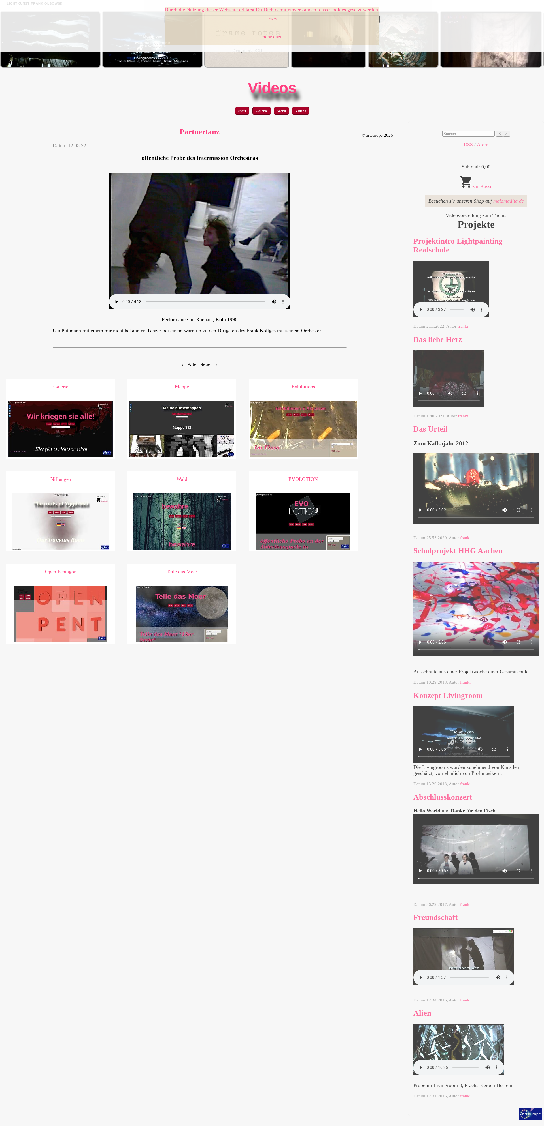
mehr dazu (272, 36)
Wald (182, 479)
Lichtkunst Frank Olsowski (35, 3)
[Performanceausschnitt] (403, 66)
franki (463, 326)
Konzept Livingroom (448, 695)
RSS (468, 144)
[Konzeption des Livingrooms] (152, 66)
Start (242, 111)
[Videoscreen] (50, 66)
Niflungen (60, 479)
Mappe (182, 386)
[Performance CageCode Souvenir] (491, 66)
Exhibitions (303, 386)
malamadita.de (508, 201)
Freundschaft (435, 917)
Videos (272, 88)
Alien (422, 1013)
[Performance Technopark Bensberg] (328, 66)
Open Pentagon (60, 571)
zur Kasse (482, 186)
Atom (482, 144)
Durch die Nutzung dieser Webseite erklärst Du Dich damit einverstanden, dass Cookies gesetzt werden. (272, 9)
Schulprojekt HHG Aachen (458, 550)
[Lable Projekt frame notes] (246, 66)
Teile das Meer (182, 571)
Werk (281, 111)
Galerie (262, 111)
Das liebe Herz (437, 339)
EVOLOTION (303, 479)
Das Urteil (430, 429)
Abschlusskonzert (442, 797)
